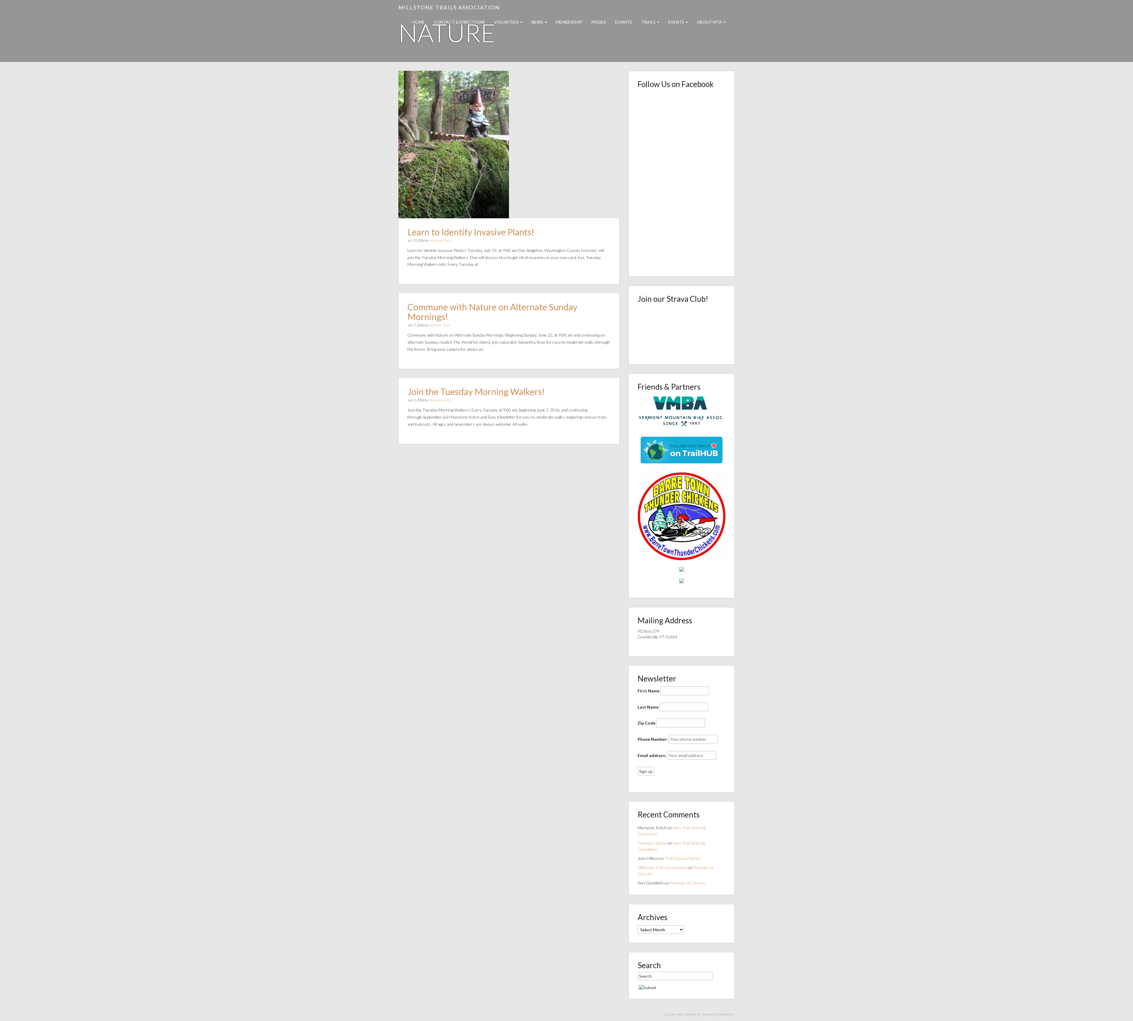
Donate (623, 21)
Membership (569, 21)
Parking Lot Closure (687, 882)
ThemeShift (692, 1014)
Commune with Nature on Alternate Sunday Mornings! (492, 311)
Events (676, 21)
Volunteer (507, 21)
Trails (648, 21)
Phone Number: (653, 739)
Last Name (648, 706)
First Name (648, 690)
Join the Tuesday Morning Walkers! (476, 391)
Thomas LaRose (652, 842)
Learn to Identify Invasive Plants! (470, 232)
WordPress (727, 1014)
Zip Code (646, 722)
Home (418, 21)
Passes (598, 21)
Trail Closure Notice (682, 858)
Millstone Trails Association (449, 7)
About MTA (710, 21)
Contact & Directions (459, 21)
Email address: (652, 755)
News (537, 21)
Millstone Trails (440, 240)
